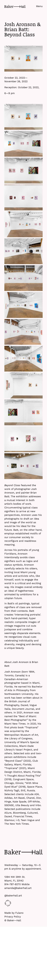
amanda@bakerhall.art (17, 888)
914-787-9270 (12, 884)
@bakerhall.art (13, 895)
